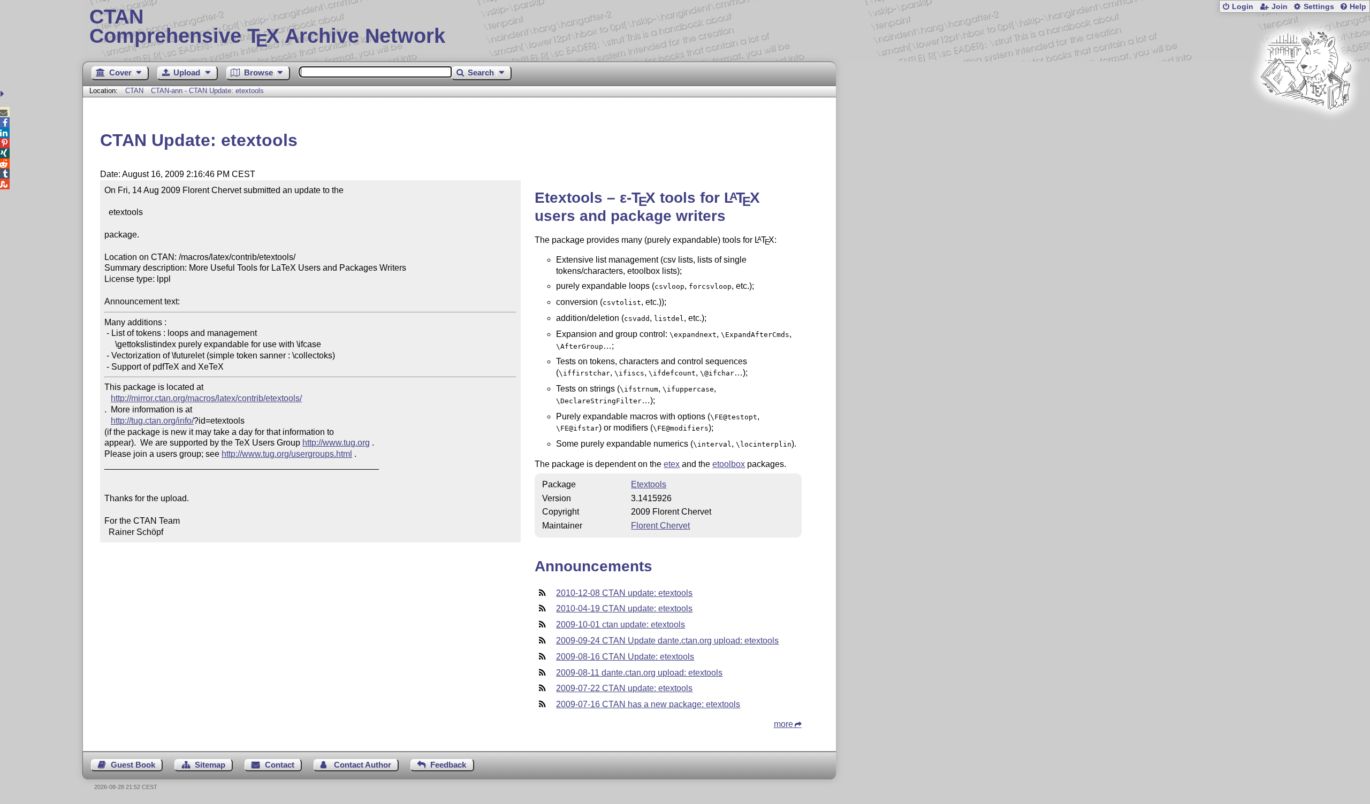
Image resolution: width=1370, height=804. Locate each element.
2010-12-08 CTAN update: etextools (624, 593)
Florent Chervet (660, 525)
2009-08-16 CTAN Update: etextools (625, 656)
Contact (279, 764)
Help (1358, 7)
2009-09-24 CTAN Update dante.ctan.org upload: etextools (667, 640)
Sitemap (210, 764)
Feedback (448, 764)
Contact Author (362, 764)
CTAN (134, 91)
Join (1280, 7)
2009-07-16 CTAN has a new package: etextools (648, 704)
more (783, 724)
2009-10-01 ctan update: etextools (620, 624)
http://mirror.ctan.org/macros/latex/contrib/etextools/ (206, 398)
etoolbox (728, 464)
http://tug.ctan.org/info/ (152, 420)
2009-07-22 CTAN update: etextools (624, 688)
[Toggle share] (3, 94)
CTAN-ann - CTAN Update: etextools (207, 91)
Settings (1319, 7)
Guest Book (133, 764)
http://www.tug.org (336, 442)
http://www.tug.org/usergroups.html (287, 453)
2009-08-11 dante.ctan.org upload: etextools (639, 672)
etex (672, 464)
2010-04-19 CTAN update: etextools (624, 608)
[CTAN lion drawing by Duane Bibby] (1306, 129)
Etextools (648, 484)
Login (1242, 7)
